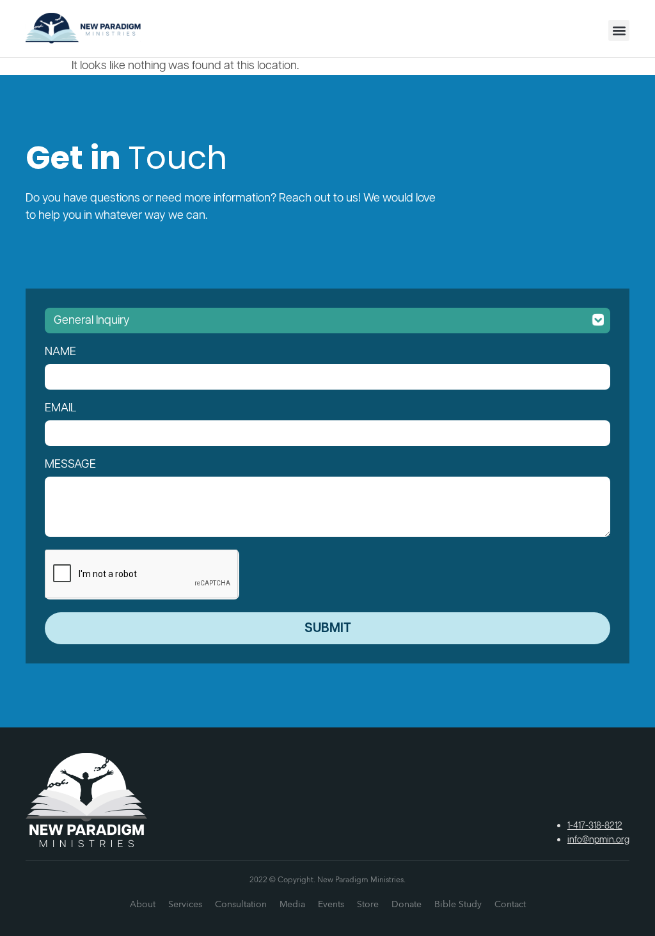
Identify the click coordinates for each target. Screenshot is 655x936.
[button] (618, 30)
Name (60, 352)
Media (292, 904)
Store (368, 904)
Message (70, 464)
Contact (510, 904)
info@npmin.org (598, 840)
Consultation (241, 904)
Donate (406, 904)
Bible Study (458, 904)
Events (331, 904)
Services (185, 904)
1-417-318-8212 (594, 825)
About (142, 904)
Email (61, 408)
